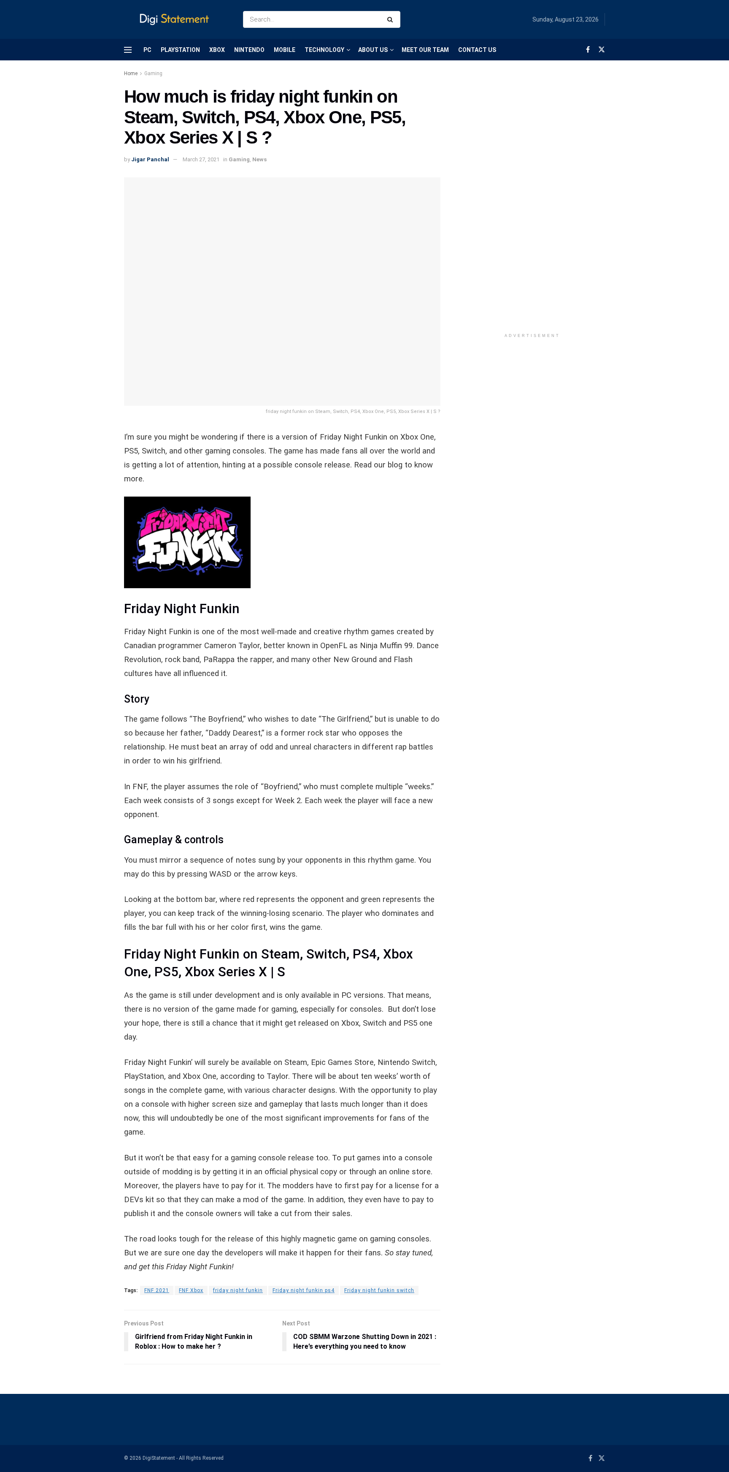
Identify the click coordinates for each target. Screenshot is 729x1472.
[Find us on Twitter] (601, 49)
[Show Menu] (128, 50)
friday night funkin (238, 1290)
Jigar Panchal (150, 159)
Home (131, 73)
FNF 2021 (156, 1290)
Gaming (153, 73)
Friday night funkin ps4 (304, 1290)
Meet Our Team (425, 49)
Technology (324, 49)
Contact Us (477, 49)
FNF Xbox (191, 1290)
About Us (373, 49)
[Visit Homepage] (176, 19)
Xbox (217, 49)
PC (147, 49)
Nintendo (249, 49)
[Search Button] (391, 19)
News (259, 159)
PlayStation (180, 49)
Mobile (284, 49)
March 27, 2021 (201, 159)
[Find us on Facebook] (588, 49)
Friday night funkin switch (379, 1290)
